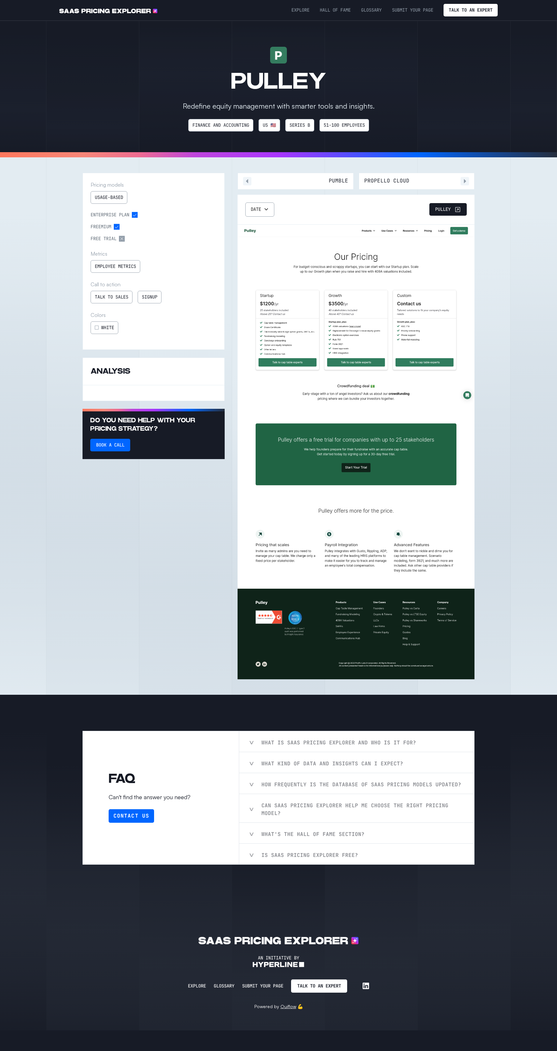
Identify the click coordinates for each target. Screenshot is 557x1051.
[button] (259, 209)
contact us (131, 815)
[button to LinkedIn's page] (366, 986)
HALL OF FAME (335, 10)
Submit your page (262, 986)
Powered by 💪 (278, 1006)
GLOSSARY (371, 10)
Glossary (224, 986)
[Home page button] (108, 10)
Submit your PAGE (412, 10)
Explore (197, 986)
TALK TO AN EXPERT (471, 10)
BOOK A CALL (110, 445)
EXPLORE (300, 10)
